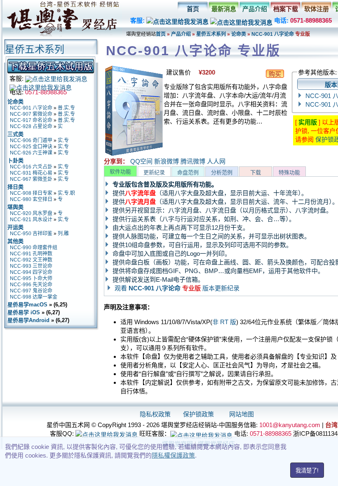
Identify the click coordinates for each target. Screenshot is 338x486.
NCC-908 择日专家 (31, 193)
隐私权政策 (155, 414)
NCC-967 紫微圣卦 (31, 179)
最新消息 (223, 8)
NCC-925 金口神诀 (31, 147)
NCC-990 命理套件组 (33, 247)
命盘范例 (188, 172)
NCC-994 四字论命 (31, 272)
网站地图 (241, 414)
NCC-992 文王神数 (31, 260)
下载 (255, 172)
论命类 (238, 34)
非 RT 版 (224, 321)
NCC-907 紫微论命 (31, 114)
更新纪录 (154, 172)
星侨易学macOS (27, 304)
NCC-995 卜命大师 (31, 278)
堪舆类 (15, 207)
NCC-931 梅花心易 (31, 173)
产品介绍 (254, 8)
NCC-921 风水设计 (31, 219)
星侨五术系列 (211, 34)
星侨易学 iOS (23, 312)
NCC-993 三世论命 (31, 266)
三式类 (15, 134)
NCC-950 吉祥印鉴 (31, 233)
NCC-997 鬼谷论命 (31, 291)
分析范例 (221, 172)
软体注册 (316, 8)
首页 (193, 8)
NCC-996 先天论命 (31, 284)
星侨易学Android (28, 320)
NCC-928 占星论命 (31, 126)
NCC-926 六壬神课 (31, 153)
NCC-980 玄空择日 (31, 199)
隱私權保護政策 (173, 455)
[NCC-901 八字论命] (134, 154)
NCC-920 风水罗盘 (31, 213)
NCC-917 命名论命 (31, 120)
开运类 (15, 227)
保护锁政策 (198, 414)
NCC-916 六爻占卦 (31, 167)
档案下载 (285, 8)
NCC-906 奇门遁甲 (31, 140)
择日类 (15, 187)
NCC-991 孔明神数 (31, 254)
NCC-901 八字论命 (273, 34)
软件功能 (120, 171)
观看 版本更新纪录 (177, 288)
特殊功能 (289, 172)
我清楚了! (307, 470)
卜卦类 (15, 160)
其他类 (15, 241)
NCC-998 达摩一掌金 (33, 297)
